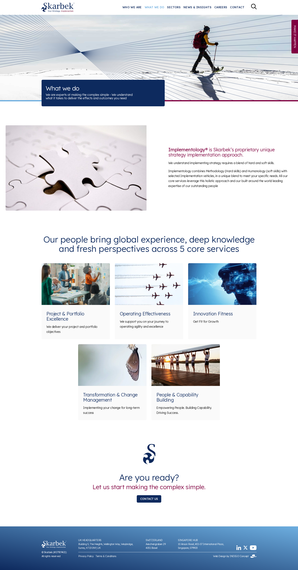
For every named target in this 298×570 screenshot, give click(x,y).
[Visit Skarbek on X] (245, 547)
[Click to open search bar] (254, 7)
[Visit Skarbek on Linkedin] (238, 547)
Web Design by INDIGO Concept (231, 556)
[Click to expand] (76, 168)
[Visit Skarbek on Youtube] (253, 547)
